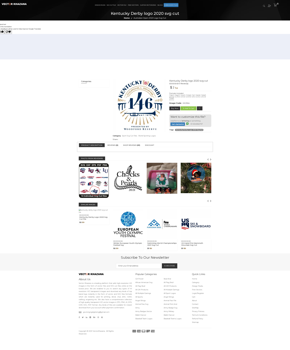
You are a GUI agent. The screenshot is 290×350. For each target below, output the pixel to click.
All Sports (139, 297)
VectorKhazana (99, 331)
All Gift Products (170, 286)
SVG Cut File (111, 5)
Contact (195, 304)
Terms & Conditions (199, 315)
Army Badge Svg (170, 308)
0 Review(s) (183, 84)
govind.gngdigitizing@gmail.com (96, 312)
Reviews (112, 145)
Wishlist (99, 213)
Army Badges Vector (143, 311)
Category (195, 282)
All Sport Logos (170, 293)
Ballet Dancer (140, 315)
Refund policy (197, 319)
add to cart (189, 108)
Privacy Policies (198, 311)
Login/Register (198, 293)
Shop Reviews (131, 145)
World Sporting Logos (147, 136)
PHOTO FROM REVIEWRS (92, 158)
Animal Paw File (170, 301)
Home (127, 18)
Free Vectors (133, 5)
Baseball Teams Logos (172, 319)
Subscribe (169, 266)
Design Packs (100, 5)
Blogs (160, 5)
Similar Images (88, 205)
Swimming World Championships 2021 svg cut (162, 244)
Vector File (121, 5)
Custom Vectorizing (148, 5)
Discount (149, 145)
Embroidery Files (171, 5)
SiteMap (195, 308)
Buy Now (174, 108)
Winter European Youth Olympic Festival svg (127, 244)
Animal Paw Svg (141, 304)
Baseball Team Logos (143, 319)
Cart (193, 297)
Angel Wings (169, 297)
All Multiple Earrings (171, 290)
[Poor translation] (8, 32)
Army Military (169, 311)
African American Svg (143, 282)
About (194, 301)
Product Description (91, 145)
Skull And (167, 279)
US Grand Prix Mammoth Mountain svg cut (192, 244)
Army (137, 308)
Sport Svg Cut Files (129, 136)
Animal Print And (170, 304)
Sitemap (195, 322)
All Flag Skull (168, 282)
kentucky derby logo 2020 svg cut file (93, 218)
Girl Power (139, 279)
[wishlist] (199, 108)
